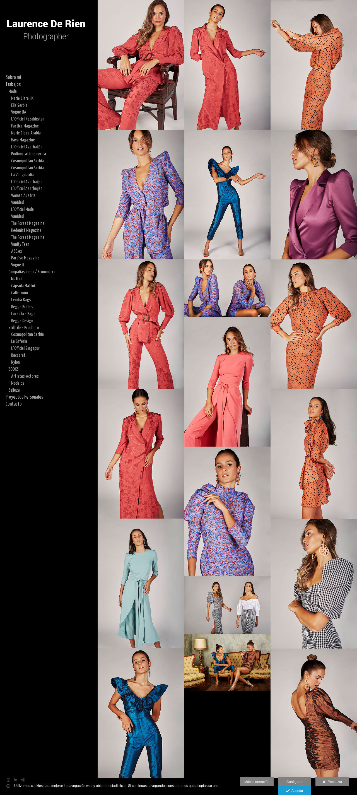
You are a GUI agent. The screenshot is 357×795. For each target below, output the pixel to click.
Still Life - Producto (23, 328)
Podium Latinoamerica (28, 154)
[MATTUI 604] (314, 713)
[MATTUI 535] (227, 511)
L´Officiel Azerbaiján (26, 147)
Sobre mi (13, 77)
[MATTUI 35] (141, 324)
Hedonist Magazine (26, 230)
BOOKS (13, 369)
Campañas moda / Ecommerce (32, 272)
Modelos (17, 383)
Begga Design (22, 321)
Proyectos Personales (24, 397)
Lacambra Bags (23, 314)
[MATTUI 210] (314, 584)
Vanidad (17, 202)
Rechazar (334, 782)
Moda (12, 91)
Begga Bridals (22, 307)
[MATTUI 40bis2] (141, 65)
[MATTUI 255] (227, 605)
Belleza (14, 390)
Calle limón (19, 293)
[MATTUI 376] (314, 194)
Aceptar (296, 791)
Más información (256, 782)
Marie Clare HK (22, 98)
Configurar (294, 782)
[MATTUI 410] (227, 65)
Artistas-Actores (25, 376)
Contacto (14, 404)
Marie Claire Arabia (26, 133)
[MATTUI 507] (227, 288)
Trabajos (13, 84)
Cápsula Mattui (23, 286)
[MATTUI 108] (227, 382)
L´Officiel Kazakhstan (28, 119)
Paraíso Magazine (25, 258)
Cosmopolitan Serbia (27, 161)
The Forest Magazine (27, 223)
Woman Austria (23, 195)
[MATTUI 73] (314, 65)
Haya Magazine (23, 140)
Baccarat (18, 355)
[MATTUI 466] (141, 194)
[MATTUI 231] (141, 583)
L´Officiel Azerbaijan (26, 182)
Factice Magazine (25, 126)
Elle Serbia (19, 105)
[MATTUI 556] (227, 194)
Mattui (16, 279)
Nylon (15, 362)
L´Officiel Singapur (25, 348)
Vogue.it (17, 265)
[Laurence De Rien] (46, 53)
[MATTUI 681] (227, 662)
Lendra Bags (21, 300)
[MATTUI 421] (141, 454)
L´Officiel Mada (22, 209)
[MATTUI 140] (314, 454)
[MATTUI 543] (141, 713)
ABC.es (16, 251)
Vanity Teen (20, 244)
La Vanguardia (22, 175)
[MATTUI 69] (314, 324)
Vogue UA (18, 112)
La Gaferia (19, 341)
